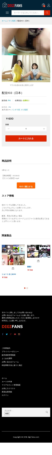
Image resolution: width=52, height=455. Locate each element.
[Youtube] (15, 334)
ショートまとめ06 (9, 274)
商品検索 (47, 12)
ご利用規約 (6, 348)
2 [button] (27, 288)
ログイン (5, 395)
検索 (7, 413)
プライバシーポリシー (10, 351)
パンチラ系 (15, 110)
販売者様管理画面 (8, 355)
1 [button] (24, 288)
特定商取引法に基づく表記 (12, 365)
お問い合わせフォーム (10, 362)
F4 (9, 100)
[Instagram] (19, 334)
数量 (7, 124)
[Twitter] (7, 334)
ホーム (4, 378)
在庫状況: (18, 100)
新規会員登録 (7, 392)
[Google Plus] (11, 334)
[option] (13, 263)
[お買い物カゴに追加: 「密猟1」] (38, 261)
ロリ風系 (24, 110)
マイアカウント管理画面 (11, 385)
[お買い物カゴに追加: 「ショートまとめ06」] (13, 268)
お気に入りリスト (8, 388)
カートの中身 (7, 382)
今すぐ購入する (26, 186)
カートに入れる (26, 138)
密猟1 (29, 267)
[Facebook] (3, 334)
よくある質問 (7, 358)
